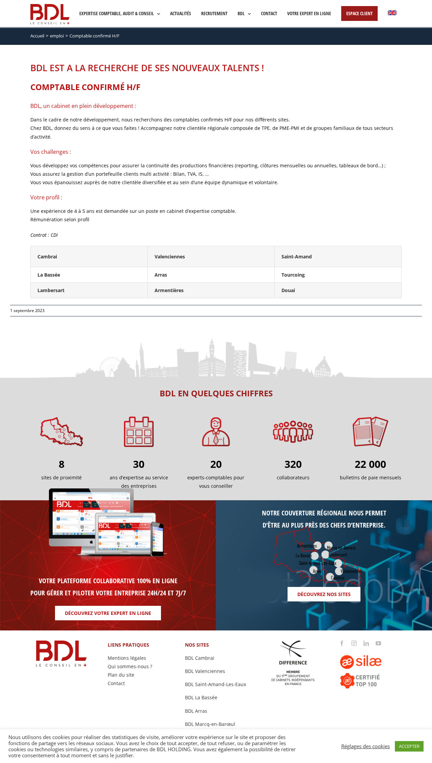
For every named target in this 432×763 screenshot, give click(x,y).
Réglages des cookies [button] (365, 746)
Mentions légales (127, 658)
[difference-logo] (293, 643)
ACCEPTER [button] (409, 746)
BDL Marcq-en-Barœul (210, 724)
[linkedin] (366, 643)
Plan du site (121, 675)
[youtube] (378, 643)
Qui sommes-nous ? (130, 666)
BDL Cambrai (199, 658)
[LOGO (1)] (370, 648)
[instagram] (354, 643)
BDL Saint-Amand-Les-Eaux (215, 684)
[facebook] (342, 643)
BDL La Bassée (201, 697)
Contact (116, 683)
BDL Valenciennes (205, 671)
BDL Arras (196, 711)
